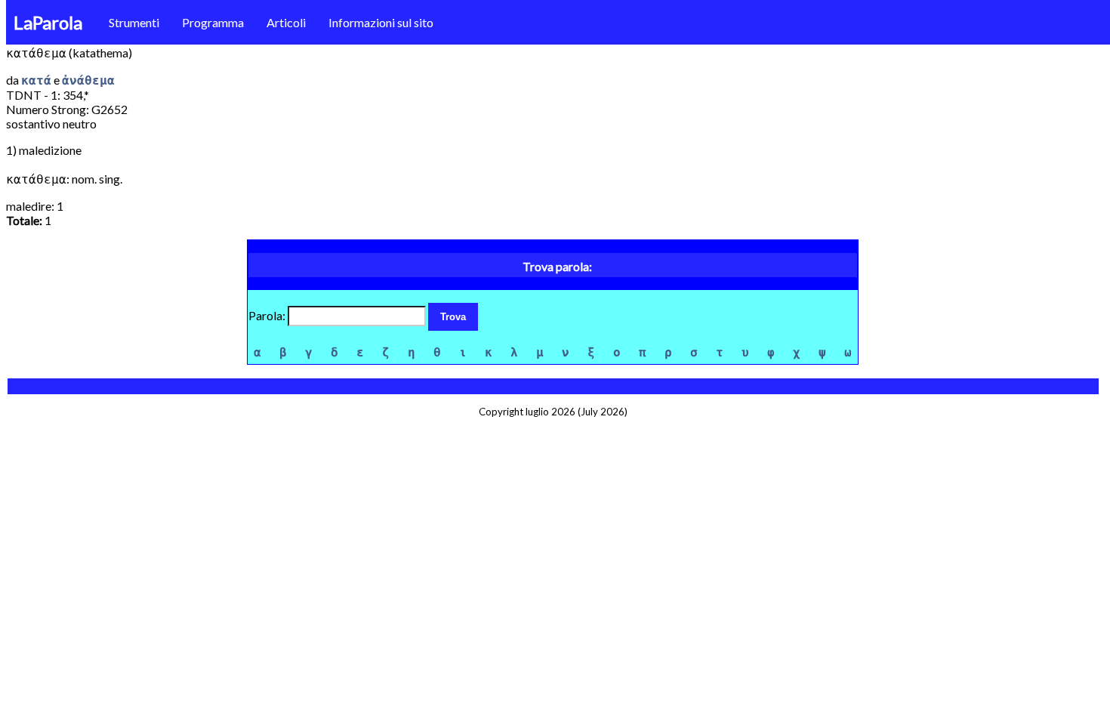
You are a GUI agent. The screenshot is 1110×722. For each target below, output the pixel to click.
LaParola (48, 22)
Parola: (268, 315)
